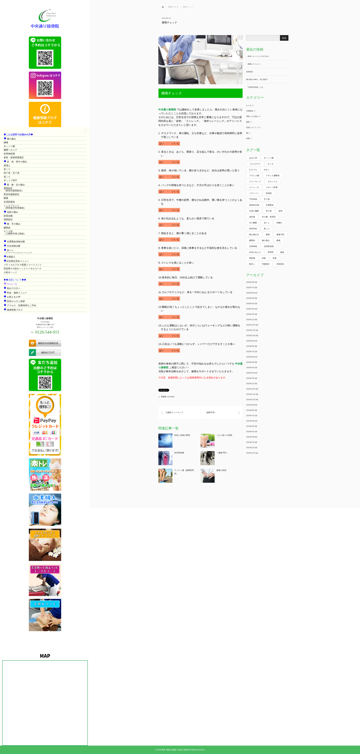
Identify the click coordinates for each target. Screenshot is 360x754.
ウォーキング (255, 181)
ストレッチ (254, 187)
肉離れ (279, 223)
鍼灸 (282, 252)
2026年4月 (250, 304)
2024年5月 (250, 426)
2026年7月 (250, 288)
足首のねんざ (255, 252)
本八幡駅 (253, 223)
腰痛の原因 (221, 470)
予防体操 (253, 199)
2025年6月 (250, 357)
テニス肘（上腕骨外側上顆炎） (15, 232)
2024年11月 (251, 394)
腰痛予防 (280, 234)
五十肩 (267, 199)
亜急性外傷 (254, 205)
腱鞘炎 (7, 227)
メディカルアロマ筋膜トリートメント (23, 265)
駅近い (252, 264)
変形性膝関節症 (11, 194)
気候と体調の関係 (182, 435)
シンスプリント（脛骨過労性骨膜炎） (15, 206)
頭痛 (248, 138)
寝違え (7, 165)
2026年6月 (250, 293)
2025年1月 (250, 384)
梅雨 (248, 122)
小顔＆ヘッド (10, 272)
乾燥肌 (269, 193)
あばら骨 (253, 158)
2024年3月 (250, 437)
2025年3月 (250, 373)
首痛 (274, 258)
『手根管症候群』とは (254, 87)
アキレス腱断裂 (273, 175)
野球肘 (271, 252)
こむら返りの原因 (224, 435)
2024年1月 (250, 448)
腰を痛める (254, 234)
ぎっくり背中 (10, 180)
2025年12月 (251, 325)
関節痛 (252, 258)
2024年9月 (250, 405)
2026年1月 (250, 320)
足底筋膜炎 (9, 202)
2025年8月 (250, 346)
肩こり (7, 177)
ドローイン (254, 193)
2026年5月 (250, 298)
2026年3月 (250, 309)
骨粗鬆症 (280, 264)
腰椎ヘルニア (10, 150)
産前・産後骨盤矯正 (14, 157)
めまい (267, 169)
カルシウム (273, 181)
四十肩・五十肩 (11, 173)
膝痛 (6, 198)
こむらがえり (255, 164)
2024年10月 (251, 400)
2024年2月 (250, 442)
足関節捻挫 (269, 246)
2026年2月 (250, 314)
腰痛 (6, 142)
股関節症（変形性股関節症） (14, 189)
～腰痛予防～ (222, 453)
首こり (7, 169)
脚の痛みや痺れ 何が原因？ (257, 79)
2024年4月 (250, 432)
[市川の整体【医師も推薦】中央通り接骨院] (45, 28)
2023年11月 (251, 453)
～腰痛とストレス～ (253, 64)
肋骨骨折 (249, 72)
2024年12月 (251, 389)
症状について (251, 127)
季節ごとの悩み (252, 116)
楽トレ (267, 223)
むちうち (253, 169)
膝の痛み (266, 240)
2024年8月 (250, 410)
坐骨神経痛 (9, 153)
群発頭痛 (8, 216)
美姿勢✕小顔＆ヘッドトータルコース (22, 268)
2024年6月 (250, 421)
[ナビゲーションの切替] (85, 131)
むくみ (248, 105)
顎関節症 (8, 219)
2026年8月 (250, 282)
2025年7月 (250, 352)
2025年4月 (250, 368)
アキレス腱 (254, 175)
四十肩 (269, 211)
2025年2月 (250, 378)
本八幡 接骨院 (269, 217)
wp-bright (170, 397)
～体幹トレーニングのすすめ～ (258, 56)
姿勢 (280, 211)
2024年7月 (250, 416)
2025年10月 (251, 336)
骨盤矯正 (266, 264)
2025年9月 (250, 341)
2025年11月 (251, 330)
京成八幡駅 (254, 211)
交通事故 (249, 111)
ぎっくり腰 (9, 146)
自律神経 (253, 246)
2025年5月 (250, 362)
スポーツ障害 (272, 187)
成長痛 (252, 217)
